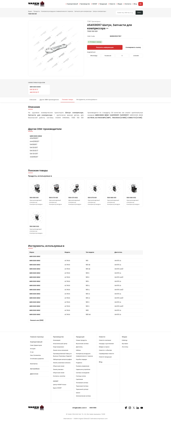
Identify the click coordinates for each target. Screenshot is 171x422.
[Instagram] (130, 408)
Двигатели (34, 374)
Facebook (108, 55)
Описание (32, 100)
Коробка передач (81, 359)
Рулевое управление (82, 366)
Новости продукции (105, 357)
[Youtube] (142, 408)
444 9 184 (92, 408)
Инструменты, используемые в (86, 100)
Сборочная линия (58, 366)
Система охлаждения (82, 373)
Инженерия (56, 340)
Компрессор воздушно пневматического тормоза (57, 11)
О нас (32, 352)
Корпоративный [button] (72, 4)
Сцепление (79, 379)
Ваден (30, 11)
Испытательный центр (60, 344)
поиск (139, 12)
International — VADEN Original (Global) (76, 419)
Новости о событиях (105, 350)
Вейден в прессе (104, 347)
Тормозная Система (82, 386)
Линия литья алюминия (60, 350)
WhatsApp (93, 55)
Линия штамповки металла (61, 363)
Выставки (125, 344)
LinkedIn (136, 55)
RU (141, 4)
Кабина (78, 350)
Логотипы (125, 347)
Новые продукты (81, 340)
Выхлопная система (82, 344)
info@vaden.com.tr (79, 408)
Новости (112, 4)
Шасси (78, 393)
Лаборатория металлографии (62, 359)
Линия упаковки (58, 369)
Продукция (103, 4)
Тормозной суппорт (82, 389)
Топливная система (82, 383)
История (32, 349)
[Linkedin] (138, 408)
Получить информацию (105, 47)
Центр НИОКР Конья (59, 384)
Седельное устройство (83, 369)
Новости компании (105, 340)
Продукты (36, 11)
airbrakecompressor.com (99, 419)
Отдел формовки (58, 347)
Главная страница (37, 337)
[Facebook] (126, 408)
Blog (135, 4)
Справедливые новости (106, 354)
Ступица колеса (81, 376)
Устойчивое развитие (37, 359)
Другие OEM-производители (49, 100)
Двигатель (79, 347)
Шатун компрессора (99, 11)
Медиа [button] (120, 4)
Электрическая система (83, 396)
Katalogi (124, 340)
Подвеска (79, 363)
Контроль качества (59, 376)
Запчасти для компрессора (82, 11)
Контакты (128, 4)
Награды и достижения (106, 344)
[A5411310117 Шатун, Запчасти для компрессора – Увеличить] (56, 48)
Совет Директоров (36, 345)
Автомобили (34, 369)
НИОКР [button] (94, 4)
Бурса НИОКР (57, 388)
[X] (134, 408)
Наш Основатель (35, 355)
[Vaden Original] (36, 4)
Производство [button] (85, 4)
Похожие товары (67, 100)
